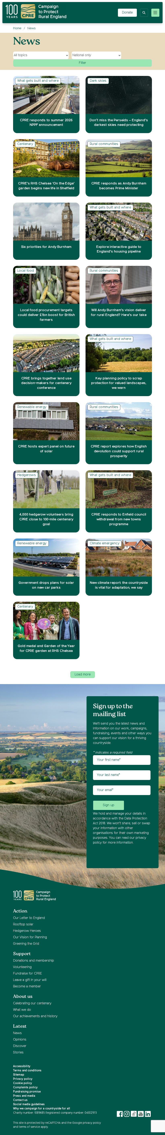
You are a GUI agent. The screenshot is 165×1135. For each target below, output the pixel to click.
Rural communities (104, 144)
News (17, 1033)
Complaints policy (25, 1087)
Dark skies (98, 81)
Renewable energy (31, 407)
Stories (18, 1052)
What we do (22, 1010)
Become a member (27, 986)
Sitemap (18, 1074)
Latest (20, 1026)
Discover (19, 1046)
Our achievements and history (35, 1016)
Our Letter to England (29, 918)
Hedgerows (26, 475)
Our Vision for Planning (30, 937)
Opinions (19, 1039)
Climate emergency (104, 543)
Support (22, 954)
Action (20, 911)
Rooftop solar (23, 924)
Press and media (24, 1096)
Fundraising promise (27, 1091)
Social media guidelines (29, 1104)
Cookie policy (22, 1083)
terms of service (29, 1127)
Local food (25, 270)
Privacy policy (22, 1079)
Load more (83, 674)
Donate (127, 12)
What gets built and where (38, 81)
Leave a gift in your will (29, 980)
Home (17, 28)
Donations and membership (33, 960)
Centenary (25, 144)
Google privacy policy (86, 1123)
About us (22, 996)
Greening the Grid (26, 943)
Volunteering (22, 967)
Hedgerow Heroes (27, 931)
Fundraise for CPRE (27, 973)
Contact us (20, 1100)
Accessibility (21, 1066)
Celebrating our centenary (32, 1003)
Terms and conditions (27, 1070)
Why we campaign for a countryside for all (41, 1108)
